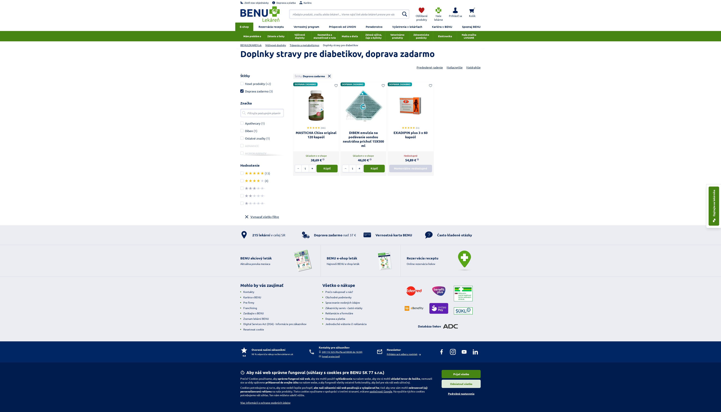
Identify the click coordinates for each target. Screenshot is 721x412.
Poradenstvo (374, 27)
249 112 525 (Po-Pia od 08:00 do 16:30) (342, 351)
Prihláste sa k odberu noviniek (402, 354)
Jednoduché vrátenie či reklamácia (346, 324)
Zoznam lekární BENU (256, 318)
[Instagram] (453, 352)
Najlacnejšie (455, 67)
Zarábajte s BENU (253, 313)
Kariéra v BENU (442, 27)
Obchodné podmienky (338, 297)
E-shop (244, 27)
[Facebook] (441, 352)
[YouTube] (464, 352)
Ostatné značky (255, 138)
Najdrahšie (473, 67)
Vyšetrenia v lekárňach (407, 27)
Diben (249, 131)
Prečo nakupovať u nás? (339, 291)
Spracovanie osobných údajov (342, 302)
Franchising (250, 308)
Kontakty (248, 291)
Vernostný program (306, 27)
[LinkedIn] (475, 352)
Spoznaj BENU (471, 27)
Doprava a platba (335, 318)
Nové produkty (255, 83)
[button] (455, 14)
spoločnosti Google (381, 391)
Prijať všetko (461, 374)
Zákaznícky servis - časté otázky (343, 308)
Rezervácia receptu (271, 27)
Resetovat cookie (253, 329)
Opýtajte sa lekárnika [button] (714, 203)
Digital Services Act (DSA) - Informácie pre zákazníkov (274, 324)
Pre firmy (248, 302)
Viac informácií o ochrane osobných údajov (265, 402)
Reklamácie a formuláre (339, 313)
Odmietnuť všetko (461, 384)
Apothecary (252, 123)
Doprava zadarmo (256, 91)
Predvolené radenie (430, 67)
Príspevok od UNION (342, 27)
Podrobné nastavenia (461, 393)
